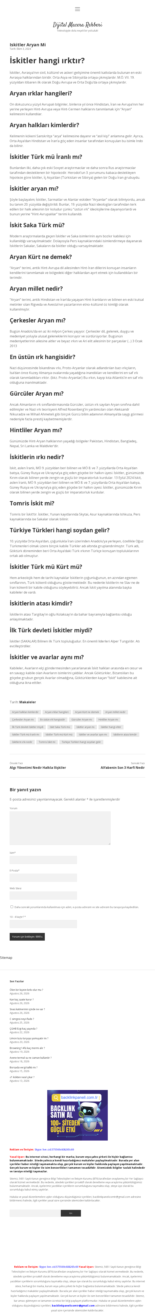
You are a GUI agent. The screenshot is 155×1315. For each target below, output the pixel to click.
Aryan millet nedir (115, 712)
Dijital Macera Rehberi (77, 25)
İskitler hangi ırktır (111, 727)
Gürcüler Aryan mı (81, 719)
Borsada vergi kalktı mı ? (23, 1067)
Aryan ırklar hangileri (57, 712)
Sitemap (6, 957)
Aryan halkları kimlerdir (25, 712)
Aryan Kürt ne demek (87, 712)
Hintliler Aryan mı (108, 719)
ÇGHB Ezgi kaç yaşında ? (23, 1028)
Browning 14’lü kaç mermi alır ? (27, 1048)
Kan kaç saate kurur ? (22, 999)
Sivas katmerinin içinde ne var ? (27, 1009)
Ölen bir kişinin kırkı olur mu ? (26, 990)
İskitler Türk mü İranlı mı (25, 734)
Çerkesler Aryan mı (23, 719)
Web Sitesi (15, 888)
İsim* (13, 852)
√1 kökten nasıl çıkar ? (22, 1077)
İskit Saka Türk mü (60, 727)
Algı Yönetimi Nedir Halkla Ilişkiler (38, 767)
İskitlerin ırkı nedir (22, 742)
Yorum (13, 808)
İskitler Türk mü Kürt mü (59, 734)
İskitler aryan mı (85, 727)
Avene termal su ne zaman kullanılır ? (30, 1057)
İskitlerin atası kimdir (125, 734)
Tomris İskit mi (47, 742)
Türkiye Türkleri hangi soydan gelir (81, 742)
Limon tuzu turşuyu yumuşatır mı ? (29, 1038)
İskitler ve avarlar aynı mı (93, 734)
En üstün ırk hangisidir (52, 719)
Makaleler (27, 702)
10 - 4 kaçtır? (18, 917)
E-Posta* (15, 870)
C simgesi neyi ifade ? (22, 1019)
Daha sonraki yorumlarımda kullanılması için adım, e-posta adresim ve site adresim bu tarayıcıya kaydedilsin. (77, 907)
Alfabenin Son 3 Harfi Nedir (123, 767)
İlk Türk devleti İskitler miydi (27, 727)
